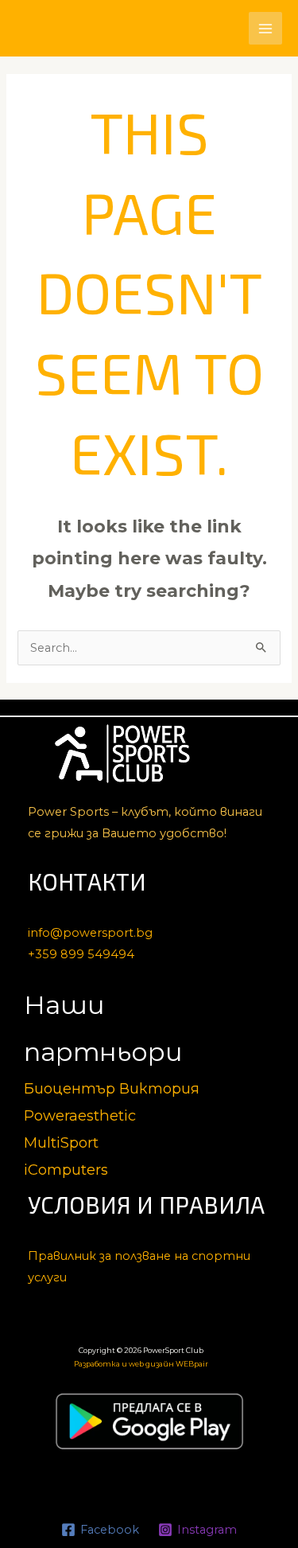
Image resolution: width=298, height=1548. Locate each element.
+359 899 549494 (81, 954)
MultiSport (61, 1142)
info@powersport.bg (90, 933)
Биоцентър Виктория (111, 1088)
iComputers (66, 1169)
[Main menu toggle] (265, 28)
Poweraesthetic (80, 1115)
